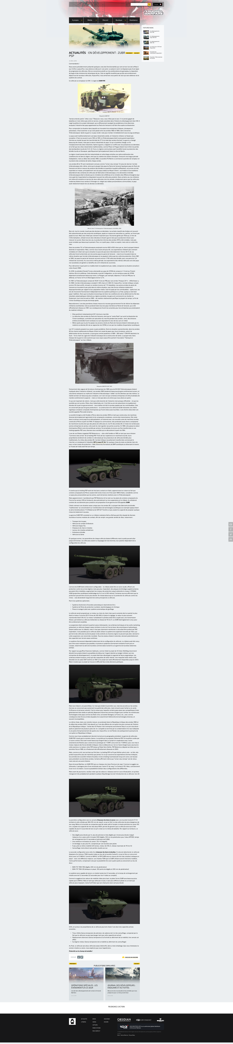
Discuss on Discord (131, 957)
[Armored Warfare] (153, 12)
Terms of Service (124, 1035)
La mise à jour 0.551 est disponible (156, 47)
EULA (118, 1035)
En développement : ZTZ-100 (155, 31)
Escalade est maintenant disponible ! (156, 52)
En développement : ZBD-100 (155, 42)
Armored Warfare (72, 1021)
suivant (136, 53)
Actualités (77, 52)
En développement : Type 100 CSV (155, 37)
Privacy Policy (132, 1035)
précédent (129, 53)
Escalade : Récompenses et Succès (156, 57)
